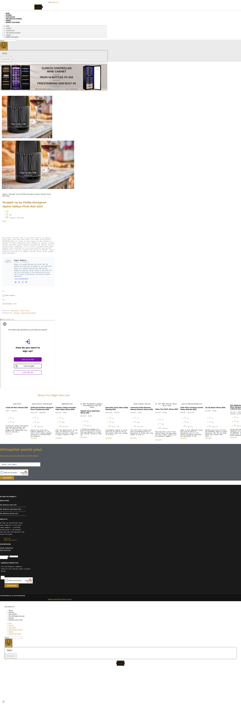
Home (4, 194)
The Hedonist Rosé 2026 (8, 505)
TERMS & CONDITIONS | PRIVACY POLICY (60, 599)
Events (8, 20)
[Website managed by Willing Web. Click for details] (3, 701)
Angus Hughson (20, 260)
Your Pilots (10, 17)
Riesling (116, 412)
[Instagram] (26, 282)
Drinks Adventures (6, 548)
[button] (28, 226)
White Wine (34, 412)
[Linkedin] (15, 282)
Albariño (183, 412)
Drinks (16, 313)
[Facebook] (22, 282)
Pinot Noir (7, 239)
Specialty (14, 410)
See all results (6, 59)
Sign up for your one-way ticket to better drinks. (19, 456)
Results (5, 53)
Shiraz (65, 412)
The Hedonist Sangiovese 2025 (10, 509)
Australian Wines (28, 313)
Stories (9, 15)
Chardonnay (42, 412)
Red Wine (14, 310)
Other (7, 410)
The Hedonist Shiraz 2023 (9, 513)
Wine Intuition (5, 550)
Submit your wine (13, 22)
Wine (8, 13)
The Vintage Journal (14, 19)
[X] (19, 282)
